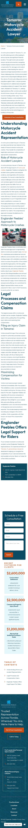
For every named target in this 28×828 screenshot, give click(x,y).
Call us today (14, 737)
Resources (14, 812)
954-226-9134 (9, 477)
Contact (14, 815)
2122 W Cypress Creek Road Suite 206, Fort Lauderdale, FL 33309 (15, 758)
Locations (14, 805)
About (14, 809)
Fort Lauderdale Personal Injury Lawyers (13, 751)
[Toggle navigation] (24, 4)
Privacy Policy (21, 819)
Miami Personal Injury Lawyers (12, 772)
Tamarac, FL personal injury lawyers (11, 449)
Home (3, 46)
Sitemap (3, 822)
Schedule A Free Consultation (14, 117)
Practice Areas (14, 802)
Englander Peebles (17, 271)
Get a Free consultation (14, 730)
